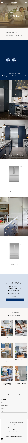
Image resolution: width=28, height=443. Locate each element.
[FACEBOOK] (13, 394)
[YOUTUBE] (16, 394)
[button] (2, 2)
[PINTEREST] (19, 394)
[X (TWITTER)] (8, 394)
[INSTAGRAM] (11, 394)
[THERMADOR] (15, 2)
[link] (5, 2)
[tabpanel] (14, 176)
